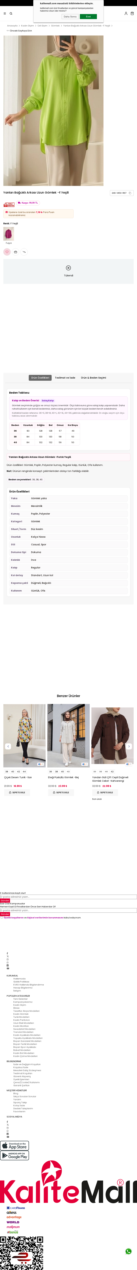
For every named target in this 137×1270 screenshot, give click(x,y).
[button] (130, 193)
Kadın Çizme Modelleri (25, 1056)
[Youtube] (8, 968)
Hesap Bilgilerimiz (22, 987)
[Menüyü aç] (4, 13)
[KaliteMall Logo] (68, 1181)
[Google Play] (68, 1155)
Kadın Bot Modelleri (23, 1053)
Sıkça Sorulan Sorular (24, 1096)
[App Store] (68, 1146)
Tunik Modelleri (21, 1017)
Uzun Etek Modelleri (23, 1023)
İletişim (17, 990)
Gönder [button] (5, 900)
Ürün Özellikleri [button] (40, 377)
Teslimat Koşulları (22, 1073)
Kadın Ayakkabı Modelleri (26, 1035)
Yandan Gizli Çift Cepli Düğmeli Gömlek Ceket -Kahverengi (110, 779)
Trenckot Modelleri (23, 1032)
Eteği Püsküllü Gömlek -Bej (63, 777)
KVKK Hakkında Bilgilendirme (28, 984)
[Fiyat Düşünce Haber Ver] (24, 252)
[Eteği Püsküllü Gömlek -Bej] (68, 735)
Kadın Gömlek (20, 1014)
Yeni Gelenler (20, 998)
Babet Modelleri (22, 1050)
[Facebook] (7, 953)
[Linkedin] (8, 965)
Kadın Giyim (19, 1005)
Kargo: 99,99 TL (30, 203)
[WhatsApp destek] (128, 1251)
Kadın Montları (21, 1026)
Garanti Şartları (21, 1085)
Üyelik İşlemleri (21, 1079)
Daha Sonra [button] (70, 16)
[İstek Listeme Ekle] (15, 252)
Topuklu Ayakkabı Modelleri (28, 1038)
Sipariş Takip (20, 1102)
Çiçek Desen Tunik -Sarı (18, 777)
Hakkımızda (19, 978)
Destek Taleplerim (23, 1108)
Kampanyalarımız (22, 1002)
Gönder (5, 914)
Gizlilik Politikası (21, 981)
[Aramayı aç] (11, 13)
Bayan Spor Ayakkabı (24, 1047)
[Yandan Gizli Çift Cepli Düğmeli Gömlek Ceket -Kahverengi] (112, 735)
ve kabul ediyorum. (42, 917)
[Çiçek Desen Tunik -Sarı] (24, 735)
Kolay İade (19, 1105)
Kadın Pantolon (21, 1020)
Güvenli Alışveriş (22, 1076)
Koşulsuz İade (20, 1067)
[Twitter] (8, 956)
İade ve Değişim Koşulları (27, 1064)
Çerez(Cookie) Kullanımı (26, 1082)
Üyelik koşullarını (14, 917)
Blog (15, 1093)
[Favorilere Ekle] (7, 252)
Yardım (17, 1099)
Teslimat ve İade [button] (65, 377)
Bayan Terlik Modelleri (25, 1044)
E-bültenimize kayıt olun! (13, 893)
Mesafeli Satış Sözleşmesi (27, 1070)
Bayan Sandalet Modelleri (27, 1041)
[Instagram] (8, 959)
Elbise (16, 1008)
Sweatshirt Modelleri (24, 1029)
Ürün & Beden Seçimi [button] (93, 377)
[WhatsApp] (8, 962)
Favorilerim (19, 1111)
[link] (122, 193)
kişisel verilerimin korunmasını (45, 917)
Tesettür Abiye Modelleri (26, 1011)
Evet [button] (88, 16)
